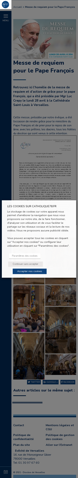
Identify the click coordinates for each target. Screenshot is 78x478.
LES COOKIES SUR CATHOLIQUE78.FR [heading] (31, 206)
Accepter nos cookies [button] (29, 271)
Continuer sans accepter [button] (25, 264)
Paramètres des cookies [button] (25, 256)
